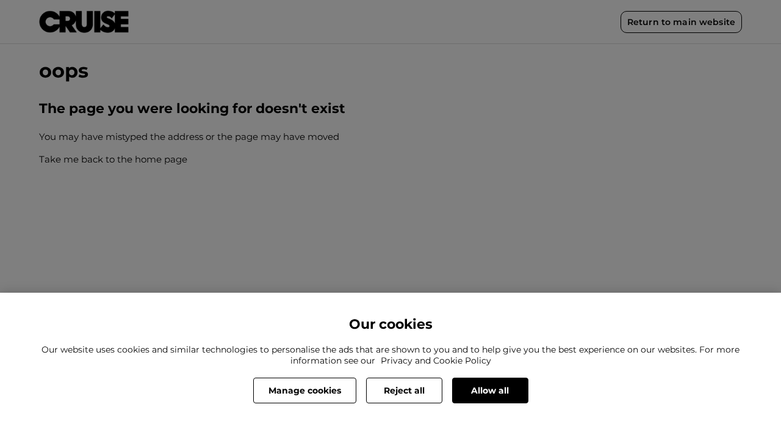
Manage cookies (304, 390)
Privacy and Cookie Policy (436, 360)
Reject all (404, 390)
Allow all (490, 390)
